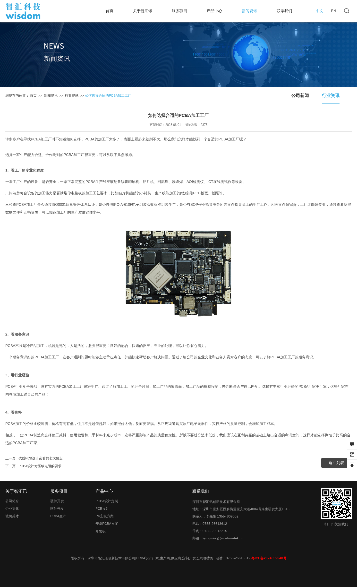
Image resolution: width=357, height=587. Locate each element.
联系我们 (284, 11)
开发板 (100, 531)
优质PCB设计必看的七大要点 (40, 458)
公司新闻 (300, 95)
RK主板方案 (104, 516)
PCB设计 (102, 508)
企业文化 (12, 508)
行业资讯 (331, 95)
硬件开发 (57, 501)
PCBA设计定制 (106, 501)
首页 (109, 11)
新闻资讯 (249, 11)
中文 (319, 11)
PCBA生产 (58, 516)
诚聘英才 (12, 516)
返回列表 (336, 463)
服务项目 (179, 11)
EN (333, 11)
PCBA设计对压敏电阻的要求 (39, 466)
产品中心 (214, 11)
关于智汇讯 (142, 11)
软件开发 (57, 508)
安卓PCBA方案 (106, 524)
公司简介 (12, 501)
